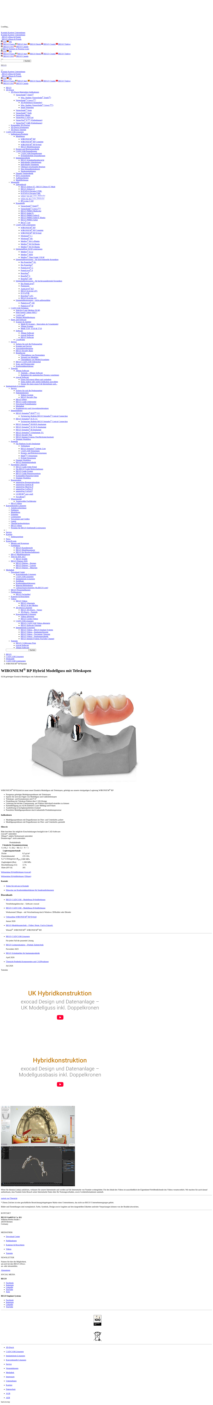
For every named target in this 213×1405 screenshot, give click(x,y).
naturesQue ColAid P (24, 491)
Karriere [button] (9, 534)
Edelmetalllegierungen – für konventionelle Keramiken (37, 259)
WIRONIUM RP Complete (32, 142)
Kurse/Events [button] (11, 541)
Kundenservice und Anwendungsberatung (32, 408)
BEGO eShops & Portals (11, 39)
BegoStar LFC (27, 296)
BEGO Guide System (24, 471)
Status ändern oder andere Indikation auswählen (39, 382)
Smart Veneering (27, 107)
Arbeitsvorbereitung (18, 508)
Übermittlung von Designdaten (33, 355)
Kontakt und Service (24, 346)
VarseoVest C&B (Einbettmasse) (29, 123)
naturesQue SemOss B (24, 485)
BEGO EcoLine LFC (29, 291)
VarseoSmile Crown (26, 100)
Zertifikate (20, 581)
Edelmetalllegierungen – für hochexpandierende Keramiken (39, 281)
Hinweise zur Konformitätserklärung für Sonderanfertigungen (30, 890)
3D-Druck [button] (10, 90)
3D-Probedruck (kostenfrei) (31, 103)
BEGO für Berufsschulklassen (27, 552)
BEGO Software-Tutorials (31, 625)
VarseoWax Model (23, 115)
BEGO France (9, 44)
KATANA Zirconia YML (31, 193)
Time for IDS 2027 (18, 557)
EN (5, 42)
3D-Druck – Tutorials (29, 612)
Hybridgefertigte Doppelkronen (33, 156)
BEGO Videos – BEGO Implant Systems (37, 630)
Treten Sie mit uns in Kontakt (17, 886)
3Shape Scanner (27, 326)
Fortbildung (15, 546)
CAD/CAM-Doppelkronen (26, 151)
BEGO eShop (21, 399)
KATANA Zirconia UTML (31, 191)
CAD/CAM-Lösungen (25, 577)
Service (14, 342)
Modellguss (20, 136)
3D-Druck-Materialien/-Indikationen (25, 92)
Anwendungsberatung (24, 348)
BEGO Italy (22, 44)
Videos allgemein (27, 616)
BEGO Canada (22, 47)
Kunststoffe (20, 203)
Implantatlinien (16, 410)
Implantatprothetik (23, 158)
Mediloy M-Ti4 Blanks (30, 244)
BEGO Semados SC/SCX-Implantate (31, 427)
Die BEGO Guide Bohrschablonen (29, 469)
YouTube (9, 1289)
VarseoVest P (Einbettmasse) (29, 120)
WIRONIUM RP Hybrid (31, 145)
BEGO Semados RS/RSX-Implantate (31, 424)
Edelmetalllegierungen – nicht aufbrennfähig (33, 300)
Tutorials (14, 368)
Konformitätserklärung (24, 366)
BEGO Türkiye (64, 44)
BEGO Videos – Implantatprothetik (34, 636)
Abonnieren (5, 1270)
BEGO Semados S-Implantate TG (30, 433)
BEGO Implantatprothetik (26, 462)
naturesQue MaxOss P (24, 487)
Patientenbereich (22, 393)
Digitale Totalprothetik (24, 173)
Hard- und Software (18, 320)
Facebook (10, 1283)
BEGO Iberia (35, 44)
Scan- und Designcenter (25, 364)
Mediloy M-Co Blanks (30, 241)
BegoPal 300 (26, 279)
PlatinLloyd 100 (28, 303)
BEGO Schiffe (21, 559)
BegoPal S (25, 276)
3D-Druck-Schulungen (20, 127)
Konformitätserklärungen (25, 583)
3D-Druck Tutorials (18, 130)
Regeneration (16, 480)
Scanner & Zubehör (23, 322)
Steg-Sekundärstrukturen (30, 169)
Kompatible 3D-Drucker (20, 125)
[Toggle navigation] (2, 59)
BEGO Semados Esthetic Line (33, 449)
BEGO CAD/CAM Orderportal (28, 362)
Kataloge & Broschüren (20, 597)
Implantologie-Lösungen (25, 579)
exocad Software (27, 335)
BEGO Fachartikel (23, 594)
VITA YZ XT (32, 199)
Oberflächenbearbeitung (20, 523)
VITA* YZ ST (33, 196)
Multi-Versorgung (29, 456)
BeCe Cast (25, 222)
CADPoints (20, 340)
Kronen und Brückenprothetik (27, 149)
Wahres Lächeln (27, 395)
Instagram (10, 1285)
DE (10, 42)
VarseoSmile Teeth (24, 113)
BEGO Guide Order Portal (26, 467)
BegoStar (25, 273)
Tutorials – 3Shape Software (32, 373)
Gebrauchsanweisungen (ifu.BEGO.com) (32, 588)
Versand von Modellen (29, 357)
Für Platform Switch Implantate (28, 444)
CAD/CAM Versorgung (30, 451)
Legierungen (16, 517)
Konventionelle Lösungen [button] (16, 506)
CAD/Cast (20, 315)
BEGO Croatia (49, 44)
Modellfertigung (22, 180)
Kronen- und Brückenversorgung (34, 453)
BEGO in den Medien (29, 605)
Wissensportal (16, 499)
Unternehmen (20, 33)
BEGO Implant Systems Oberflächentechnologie (35, 437)
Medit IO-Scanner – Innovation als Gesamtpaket (39, 324)
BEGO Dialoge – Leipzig (26, 565)
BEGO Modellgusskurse (30, 147)
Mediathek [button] (10, 570)
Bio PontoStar (27, 265)
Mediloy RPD (27, 255)
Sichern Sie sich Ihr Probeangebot (29, 344)
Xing (8, 1292)
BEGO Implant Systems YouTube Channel (37, 639)
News (8, 539)
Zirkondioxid (21, 184)
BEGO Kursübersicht (24, 548)
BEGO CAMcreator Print (26, 643)
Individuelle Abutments (30, 164)
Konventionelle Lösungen (26, 574)
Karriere (11, 33)
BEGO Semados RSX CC (28, 413)
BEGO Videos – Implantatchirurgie (34, 632)
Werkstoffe (15, 182)
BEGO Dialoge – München (26, 568)
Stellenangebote (17, 537)
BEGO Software (27, 337)
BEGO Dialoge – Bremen (26, 563)
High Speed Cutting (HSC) (26, 312)
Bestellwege (20, 353)
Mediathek (20, 406)
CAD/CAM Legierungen (26, 225)
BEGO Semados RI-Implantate (28, 430)
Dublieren (15, 510)
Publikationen (16, 592)
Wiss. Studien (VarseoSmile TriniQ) (36, 98)
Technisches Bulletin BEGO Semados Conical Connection (44, 416)
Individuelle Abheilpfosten (31, 162)
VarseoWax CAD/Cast (24, 117)
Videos (13, 599)
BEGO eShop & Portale (11, 37)
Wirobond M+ (27, 239)
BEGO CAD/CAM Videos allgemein (35, 623)
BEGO (8, 88)
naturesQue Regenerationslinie (28, 482)
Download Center (18, 572)
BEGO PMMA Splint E (30, 215)
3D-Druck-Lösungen (24, 608)
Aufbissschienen (22, 178)
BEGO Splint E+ (27, 213)
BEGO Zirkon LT (28, 189)
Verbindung (25, 446)
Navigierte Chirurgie (19, 465)
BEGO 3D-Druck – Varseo (31, 610)
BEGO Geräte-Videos (29, 619)
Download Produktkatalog (26, 404)
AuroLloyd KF (27, 289)
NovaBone (21, 497)
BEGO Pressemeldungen (20, 590)
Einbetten (14, 514)
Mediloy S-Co (27, 252)
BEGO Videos (21, 601)
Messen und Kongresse (20, 543)
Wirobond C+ (27, 236)
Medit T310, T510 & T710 (31, 328)
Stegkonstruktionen (28, 171)
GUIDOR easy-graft (24, 494)
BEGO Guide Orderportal (26, 402)
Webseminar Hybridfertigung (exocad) (16, 872)
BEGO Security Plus (29, 397)
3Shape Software (27, 333)
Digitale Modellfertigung (25, 317)
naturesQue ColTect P (24, 489)
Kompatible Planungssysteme (27, 476)
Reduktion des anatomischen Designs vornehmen (40, 375)
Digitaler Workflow (23, 439)
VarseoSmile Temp (24, 110)
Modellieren (15, 512)
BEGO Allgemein (28, 603)
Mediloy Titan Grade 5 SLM (32, 257)
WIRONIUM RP (28, 139)
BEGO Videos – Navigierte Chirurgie (35, 634)
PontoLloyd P (27, 270)
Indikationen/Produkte (19, 134)
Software (19, 331)
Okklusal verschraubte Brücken (33, 167)
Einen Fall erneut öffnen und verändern (36, 379)
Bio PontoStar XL (28, 262)
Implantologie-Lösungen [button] (15, 386)
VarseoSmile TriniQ (25, 95)
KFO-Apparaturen (23, 176)
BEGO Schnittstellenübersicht (32, 160)
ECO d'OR (25, 293)
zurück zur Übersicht (9, 1198)
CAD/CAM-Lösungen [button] (15, 132)
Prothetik (14, 441)
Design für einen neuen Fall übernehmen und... (39, 384)
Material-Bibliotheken (24, 585)
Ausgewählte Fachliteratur (26, 501)
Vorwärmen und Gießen (20, 519)
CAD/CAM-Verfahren (19, 308)
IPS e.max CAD (27, 201)
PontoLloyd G (27, 268)
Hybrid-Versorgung (28, 458)
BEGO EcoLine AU (29, 298)
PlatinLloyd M (27, 306)
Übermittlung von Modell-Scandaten (35, 359)
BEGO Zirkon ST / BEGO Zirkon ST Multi (38, 187)
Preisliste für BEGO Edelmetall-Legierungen (28, 528)
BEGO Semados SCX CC (27, 419)
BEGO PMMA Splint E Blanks (33, 218)
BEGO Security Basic (24, 351)
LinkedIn (9, 1287)
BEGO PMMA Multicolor (31, 211)
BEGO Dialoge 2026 (19, 561)
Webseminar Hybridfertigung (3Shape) (16, 876)
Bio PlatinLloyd (27, 284)
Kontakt (4, 33)
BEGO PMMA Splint (29, 220)
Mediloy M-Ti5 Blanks (30, 247)
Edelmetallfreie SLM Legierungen (29, 249)
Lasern (13, 521)
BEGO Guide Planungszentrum (28, 473)
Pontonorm (25, 286)
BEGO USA (8, 47)
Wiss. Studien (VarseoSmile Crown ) (37, 105)
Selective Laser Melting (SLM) (28, 310)
